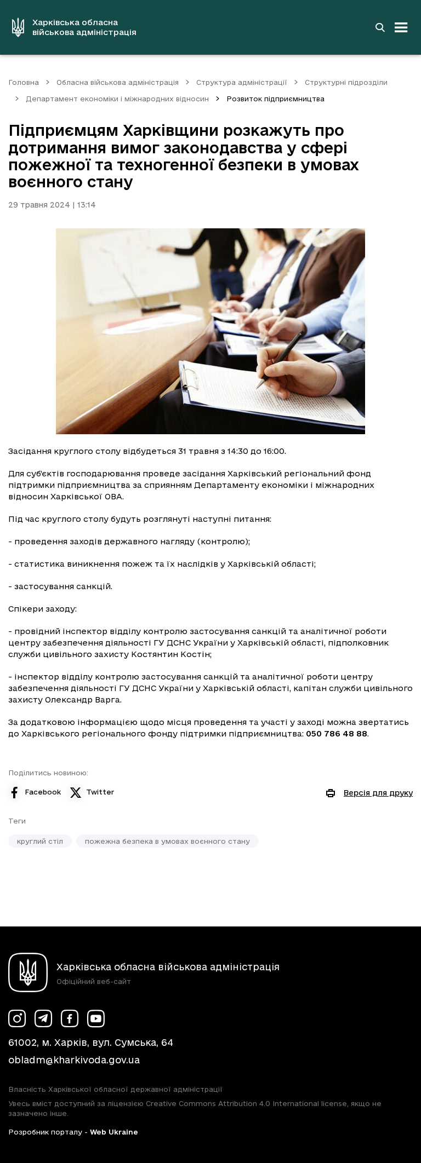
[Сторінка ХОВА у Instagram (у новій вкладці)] (17, 1018)
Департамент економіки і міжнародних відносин (117, 98)
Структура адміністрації (241, 82)
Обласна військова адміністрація (117, 82)
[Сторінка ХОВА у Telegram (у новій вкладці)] (43, 1018)
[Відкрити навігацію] (401, 27)
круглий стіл (40, 841)
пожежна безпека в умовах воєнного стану (167, 841)
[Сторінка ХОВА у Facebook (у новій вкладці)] (69, 1018)
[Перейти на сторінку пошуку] (380, 27)
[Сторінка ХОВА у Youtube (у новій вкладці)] (96, 1018)
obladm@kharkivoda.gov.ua (74, 1060)
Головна (23, 82)
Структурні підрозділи (346, 82)
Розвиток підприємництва (275, 98)
